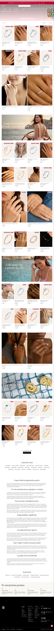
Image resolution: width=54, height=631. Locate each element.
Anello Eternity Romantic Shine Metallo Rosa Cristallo (32, 248)
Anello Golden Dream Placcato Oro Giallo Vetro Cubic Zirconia (20, 184)
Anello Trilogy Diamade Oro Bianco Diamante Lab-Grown (45, 67)
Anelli (11, 11)
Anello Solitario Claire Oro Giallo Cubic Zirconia (19, 67)
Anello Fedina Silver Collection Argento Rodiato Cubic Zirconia (7, 184)
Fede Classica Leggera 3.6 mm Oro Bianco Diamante (32, 67)
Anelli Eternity (22, 465)
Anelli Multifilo (13, 467)
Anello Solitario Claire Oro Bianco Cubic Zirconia (6, 42)
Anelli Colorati (17, 469)
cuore (29, 504)
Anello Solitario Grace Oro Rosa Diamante (7, 248)
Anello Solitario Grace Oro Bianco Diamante (32, 184)
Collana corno (7, 575)
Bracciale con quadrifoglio (17, 575)
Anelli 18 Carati (46, 467)
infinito (44, 521)
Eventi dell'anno (37, 614)
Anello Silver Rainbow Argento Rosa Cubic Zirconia (32, 325)
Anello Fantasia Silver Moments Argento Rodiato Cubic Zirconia (33, 301)
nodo (36, 521)
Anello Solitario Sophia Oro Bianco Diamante (44, 184)
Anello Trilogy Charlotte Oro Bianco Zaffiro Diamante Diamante (32, 442)
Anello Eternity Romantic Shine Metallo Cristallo (9, 223)
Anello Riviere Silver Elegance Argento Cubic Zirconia (6, 325)
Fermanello (23, 469)
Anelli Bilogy (29, 469)
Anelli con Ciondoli (15, 465)
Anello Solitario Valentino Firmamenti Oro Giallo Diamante (19, 442)
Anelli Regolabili (43, 469)
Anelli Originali (33, 467)
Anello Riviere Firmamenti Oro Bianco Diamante (35, 106)
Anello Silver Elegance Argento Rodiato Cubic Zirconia (45, 325)
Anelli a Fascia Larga (30, 465)
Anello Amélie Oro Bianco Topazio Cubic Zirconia (10, 106)
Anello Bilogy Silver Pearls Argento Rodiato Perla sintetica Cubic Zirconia (12, 365)
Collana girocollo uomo (44, 575)
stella (11, 520)
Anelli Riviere (8, 465)
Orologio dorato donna (34, 575)
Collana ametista (26, 575)
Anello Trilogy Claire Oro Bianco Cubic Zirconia (33, 159)
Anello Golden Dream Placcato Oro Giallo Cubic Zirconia (45, 442)
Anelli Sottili (46, 465)
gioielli (21, 518)
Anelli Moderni (11, 469)
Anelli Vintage (7, 467)
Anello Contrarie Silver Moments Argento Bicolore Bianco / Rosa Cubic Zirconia (38, 365)
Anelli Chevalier (21, 467)
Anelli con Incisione (39, 465)
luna (7, 520)
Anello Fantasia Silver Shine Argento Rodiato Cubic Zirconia (45, 248)
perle (45, 505)
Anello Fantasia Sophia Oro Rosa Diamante (6, 159)
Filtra (50, 22)
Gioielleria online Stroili (5, 11)
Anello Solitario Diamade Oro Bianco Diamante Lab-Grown (19, 301)
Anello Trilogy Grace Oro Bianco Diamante (31, 417)
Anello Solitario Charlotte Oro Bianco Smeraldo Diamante (6, 417)
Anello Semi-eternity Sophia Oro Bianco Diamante (44, 42)
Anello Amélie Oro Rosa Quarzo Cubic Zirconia (20, 159)
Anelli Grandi (40, 467)
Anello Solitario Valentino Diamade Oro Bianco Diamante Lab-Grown (32, 43)
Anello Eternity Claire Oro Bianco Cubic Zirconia (44, 159)
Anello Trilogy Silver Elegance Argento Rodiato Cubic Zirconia (20, 325)
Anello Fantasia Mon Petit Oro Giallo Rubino (45, 417)
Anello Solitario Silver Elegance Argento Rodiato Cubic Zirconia (38, 223)
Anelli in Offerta (36, 469)
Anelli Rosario (27, 467)
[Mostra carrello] (51, 6)
